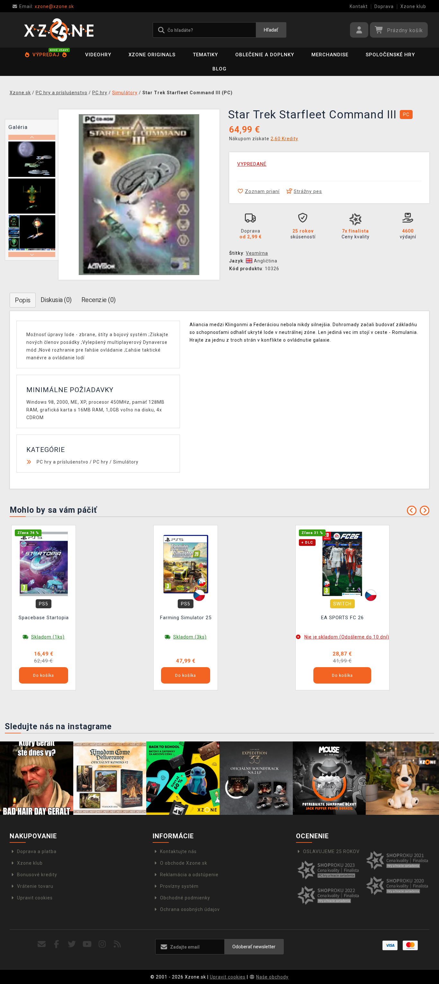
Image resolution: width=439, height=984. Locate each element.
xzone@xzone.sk (46, 6)
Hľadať (271, 30)
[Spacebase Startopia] (44, 563)
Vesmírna (257, 253)
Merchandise (329, 55)
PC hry (100, 461)
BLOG (219, 69)
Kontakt (359, 6)
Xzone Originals (152, 55)
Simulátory (126, 461)
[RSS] (117, 944)
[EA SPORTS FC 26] (342, 563)
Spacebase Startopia (44, 618)
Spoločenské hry (390, 55)
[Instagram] (102, 944)
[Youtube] (87, 944)
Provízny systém (179, 886)
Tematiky (205, 55)
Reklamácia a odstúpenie (189, 874)
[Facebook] (57, 944)
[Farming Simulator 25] (186, 563)
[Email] (42, 944)
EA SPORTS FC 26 (342, 618)
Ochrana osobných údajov (190, 909)
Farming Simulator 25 (185, 618)
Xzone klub (413, 6)
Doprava (384, 6)
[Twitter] (72, 944)
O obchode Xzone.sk (183, 863)
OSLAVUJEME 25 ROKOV (331, 851)
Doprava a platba (37, 851)
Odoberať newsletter (253, 947)
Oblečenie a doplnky (264, 55)
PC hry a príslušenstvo (62, 461)
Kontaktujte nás (178, 851)
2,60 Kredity (284, 138)
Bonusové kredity (37, 874)
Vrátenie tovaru (35, 886)
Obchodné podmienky (185, 897)
